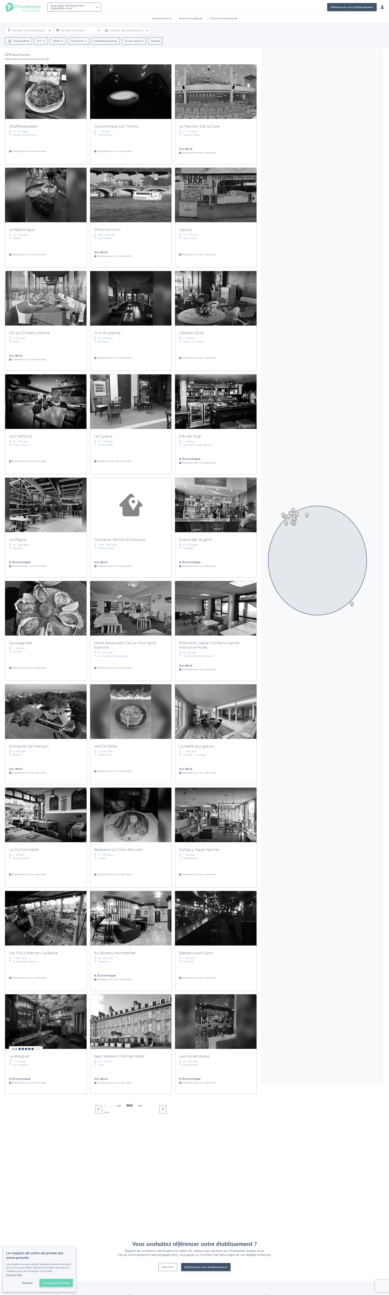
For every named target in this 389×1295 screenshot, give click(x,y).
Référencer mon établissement (351, 7)
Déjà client (168, 1266)
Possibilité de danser (105, 40)
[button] (286, 517)
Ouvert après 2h (133, 40)
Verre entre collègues (190, 18)
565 (119, 1105)
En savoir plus (14, 1274)
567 (140, 1105)
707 (107, 1112)
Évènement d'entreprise (223, 18)
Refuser (27, 1282)
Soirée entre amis (161, 18)
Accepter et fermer (56, 1282)
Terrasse (155, 40)
